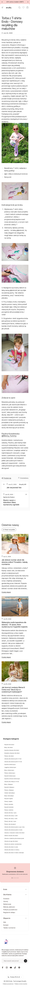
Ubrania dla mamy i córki (11, 815)
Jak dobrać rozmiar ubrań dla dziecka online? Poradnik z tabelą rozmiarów (14, 562)
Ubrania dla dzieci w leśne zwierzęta (14, 852)
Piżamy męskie (8, 801)
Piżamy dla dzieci (9, 756)
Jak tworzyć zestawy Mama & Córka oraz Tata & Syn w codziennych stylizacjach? (13, 689)
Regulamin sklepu (9, 912)
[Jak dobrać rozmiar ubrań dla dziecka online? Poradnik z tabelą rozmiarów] (15, 544)
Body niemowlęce (9, 795)
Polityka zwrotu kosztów (21, 984)
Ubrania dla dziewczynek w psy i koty (14, 827)
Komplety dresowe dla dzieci (12, 753)
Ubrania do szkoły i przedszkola (12, 844)
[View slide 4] (18, 878)
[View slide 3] (16, 878)
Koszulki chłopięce (9, 787)
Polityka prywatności (10, 909)
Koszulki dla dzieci (9, 744)
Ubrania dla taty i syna (10, 812)
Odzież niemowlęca (9, 793)
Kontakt (5, 925)
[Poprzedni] (2, 2)
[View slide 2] (14, 878)
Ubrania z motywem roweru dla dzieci (14, 832)
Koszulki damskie (9, 807)
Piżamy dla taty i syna (10, 821)
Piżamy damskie (8, 804)
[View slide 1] (12, 878)
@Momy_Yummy (9, 436)
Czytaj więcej (6, 592)
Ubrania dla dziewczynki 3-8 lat (12, 758)
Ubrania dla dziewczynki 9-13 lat (13, 761)
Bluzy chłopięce (8, 784)
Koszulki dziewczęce (9, 776)
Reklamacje (7, 904)
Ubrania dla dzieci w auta (11, 847)
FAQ (4, 922)
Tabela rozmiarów (9, 928)
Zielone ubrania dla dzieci (11, 835)
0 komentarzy (24, 478)
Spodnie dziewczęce (10, 764)
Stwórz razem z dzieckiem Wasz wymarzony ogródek (11, 502)
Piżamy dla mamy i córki (10, 818)
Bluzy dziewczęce (9, 770)
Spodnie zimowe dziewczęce (12, 778)
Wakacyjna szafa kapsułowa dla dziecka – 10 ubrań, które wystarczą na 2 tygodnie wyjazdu (15, 624)
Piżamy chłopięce (9, 790)
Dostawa (6, 898)
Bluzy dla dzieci (8, 747)
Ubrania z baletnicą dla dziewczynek (14, 838)
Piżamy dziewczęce (9, 773)
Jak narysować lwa (14, 487)
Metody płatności (9, 907)
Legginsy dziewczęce (10, 767)
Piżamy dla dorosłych (10, 824)
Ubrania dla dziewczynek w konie (13, 830)
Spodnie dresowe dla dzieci (11, 750)
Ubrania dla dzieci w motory (11, 849)
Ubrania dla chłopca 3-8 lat (11, 781)
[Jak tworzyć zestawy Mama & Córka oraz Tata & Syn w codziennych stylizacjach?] (15, 671)
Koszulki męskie (8, 798)
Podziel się (7, 478)
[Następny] (28, 2)
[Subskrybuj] (25, 960)
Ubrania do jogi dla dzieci (11, 841)
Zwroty (5, 901)
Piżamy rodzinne (8, 810)
